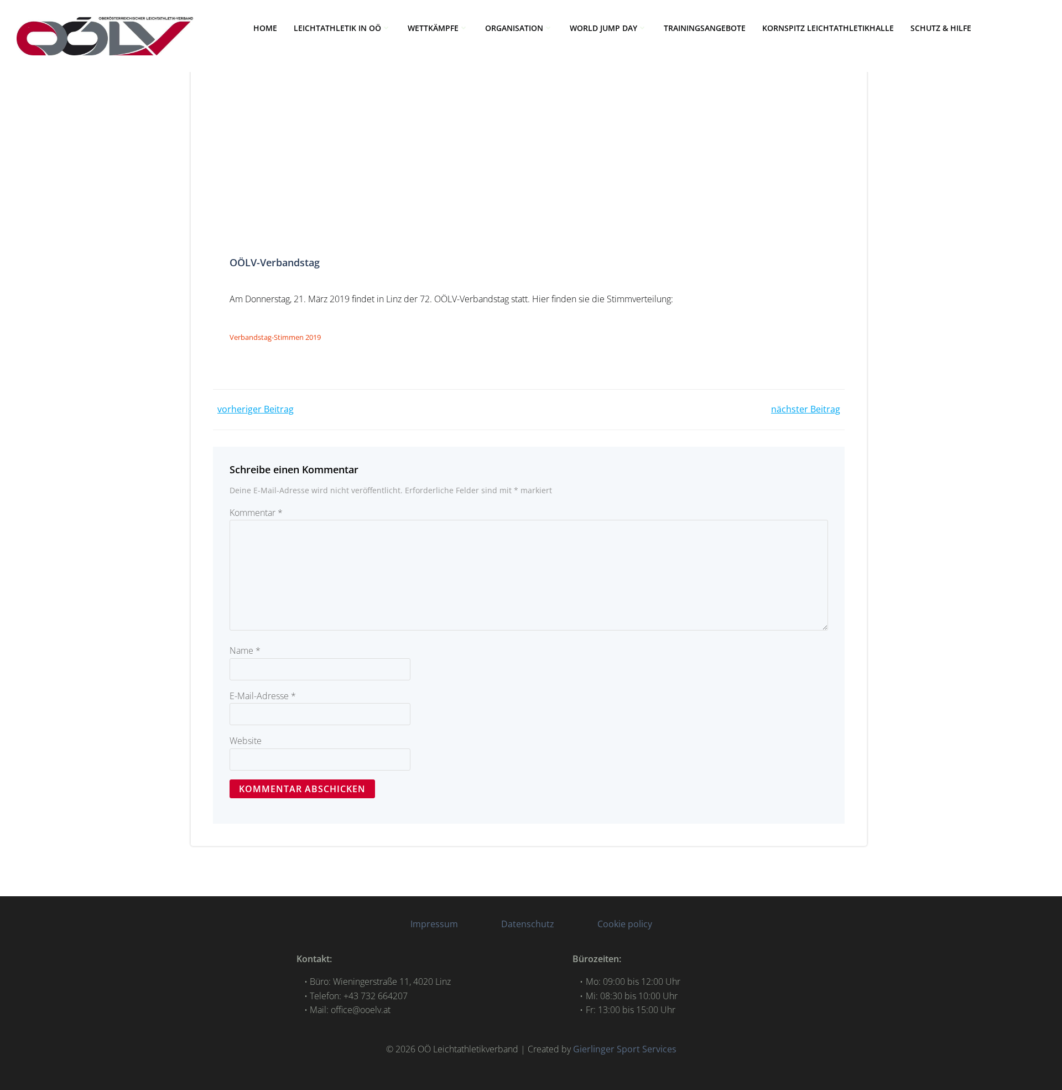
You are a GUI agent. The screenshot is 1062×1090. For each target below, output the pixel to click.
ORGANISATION (514, 28)
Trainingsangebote (705, 28)
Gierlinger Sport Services (624, 1049)
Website (246, 741)
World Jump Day (603, 28)
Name (245, 650)
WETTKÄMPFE (433, 28)
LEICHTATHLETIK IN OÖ (337, 28)
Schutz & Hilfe (940, 28)
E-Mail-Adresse (263, 696)
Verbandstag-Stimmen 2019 (275, 337)
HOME (265, 28)
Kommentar (256, 513)
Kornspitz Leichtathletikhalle (828, 28)
